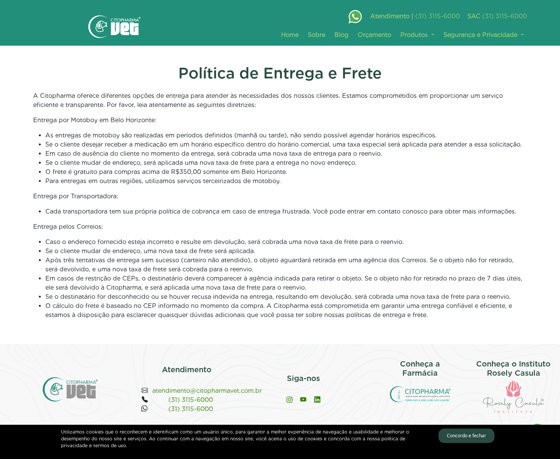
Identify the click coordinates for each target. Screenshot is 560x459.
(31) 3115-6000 (437, 16)
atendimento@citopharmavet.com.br (207, 390)
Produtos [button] (415, 34)
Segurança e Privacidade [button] (481, 34)
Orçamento (374, 34)
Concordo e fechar (466, 435)
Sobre (316, 34)
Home (290, 34)
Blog (341, 34)
